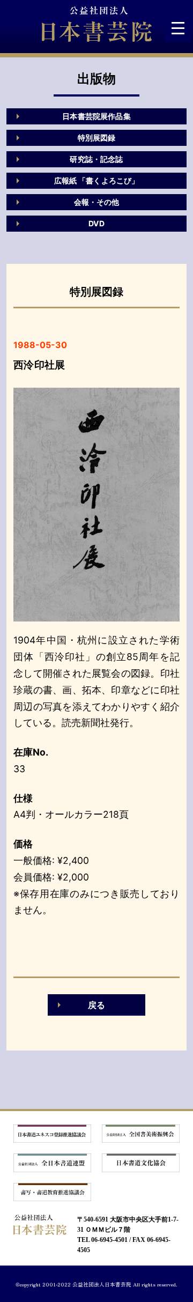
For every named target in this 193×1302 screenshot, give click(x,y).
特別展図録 (97, 137)
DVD (96, 223)
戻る (96, 1005)
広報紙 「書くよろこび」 (96, 180)
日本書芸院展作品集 (96, 116)
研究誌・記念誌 (96, 159)
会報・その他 (97, 201)
